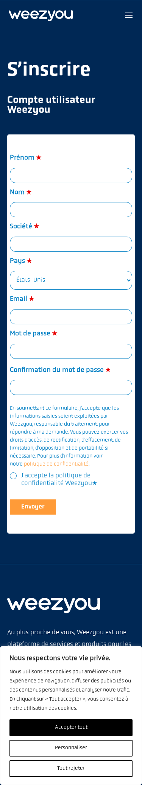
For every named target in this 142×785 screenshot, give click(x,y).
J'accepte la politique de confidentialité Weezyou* (59, 479)
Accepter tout (71, 727)
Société (24, 226)
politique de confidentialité (56, 464)
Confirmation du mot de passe (60, 370)
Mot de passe (34, 333)
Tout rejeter (71, 768)
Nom (21, 192)
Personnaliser (71, 748)
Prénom (26, 158)
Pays (21, 261)
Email (22, 299)
